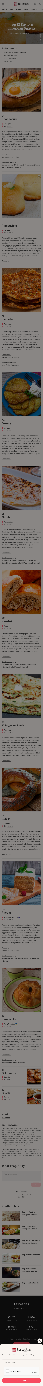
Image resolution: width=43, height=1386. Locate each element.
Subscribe (21, 1380)
